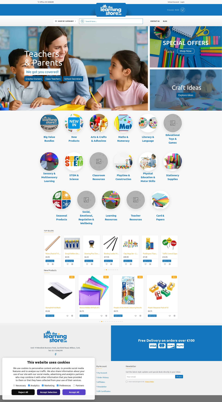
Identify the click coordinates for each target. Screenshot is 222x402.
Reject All (23, 392)
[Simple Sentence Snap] (52, 244)
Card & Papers (160, 217)
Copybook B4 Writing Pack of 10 (130, 253)
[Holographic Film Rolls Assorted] (162, 290)
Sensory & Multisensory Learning (49, 177)
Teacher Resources (136, 217)
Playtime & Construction (123, 177)
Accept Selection (48, 392)
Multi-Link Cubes (52, 307)
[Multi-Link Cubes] (60, 290)
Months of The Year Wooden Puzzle (111, 253)
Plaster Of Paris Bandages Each (72, 253)
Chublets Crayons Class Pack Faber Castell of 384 (150, 253)
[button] (50, 261)
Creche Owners (34, 78)
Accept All (74, 392)
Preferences (65, 385)
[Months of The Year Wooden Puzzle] (111, 244)
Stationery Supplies (172, 177)
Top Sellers (49, 231)
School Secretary (73, 78)
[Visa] (152, 346)
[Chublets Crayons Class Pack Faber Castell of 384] (150, 244)
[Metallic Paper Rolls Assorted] (128, 290)
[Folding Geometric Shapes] (91, 244)
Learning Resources (111, 217)
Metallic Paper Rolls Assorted (124, 307)
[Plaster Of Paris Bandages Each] (72, 244)
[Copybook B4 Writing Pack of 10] (130, 244)
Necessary (21, 385)
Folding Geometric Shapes (92, 253)
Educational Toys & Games (173, 138)
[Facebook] (55, 354)
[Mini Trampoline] (169, 244)
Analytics (35, 385)
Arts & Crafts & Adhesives (99, 138)
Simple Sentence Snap (53, 253)
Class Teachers (53, 78)
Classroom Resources (98, 177)
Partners (80, 385)
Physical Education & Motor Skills (148, 177)
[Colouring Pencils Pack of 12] (94, 290)
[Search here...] (82, 21)
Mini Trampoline (168, 253)
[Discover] (171, 346)
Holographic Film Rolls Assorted (159, 307)
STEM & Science (74, 177)
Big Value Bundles (49, 138)
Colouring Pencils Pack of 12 (90, 307)
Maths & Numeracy (123, 138)
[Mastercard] (162, 346)
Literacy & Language (148, 138)
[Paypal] (180, 346)
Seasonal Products (61, 217)
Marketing (49, 385)
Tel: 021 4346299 (55, 350)
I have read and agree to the (141, 381)
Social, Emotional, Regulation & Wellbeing (86, 217)
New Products (74, 138)
